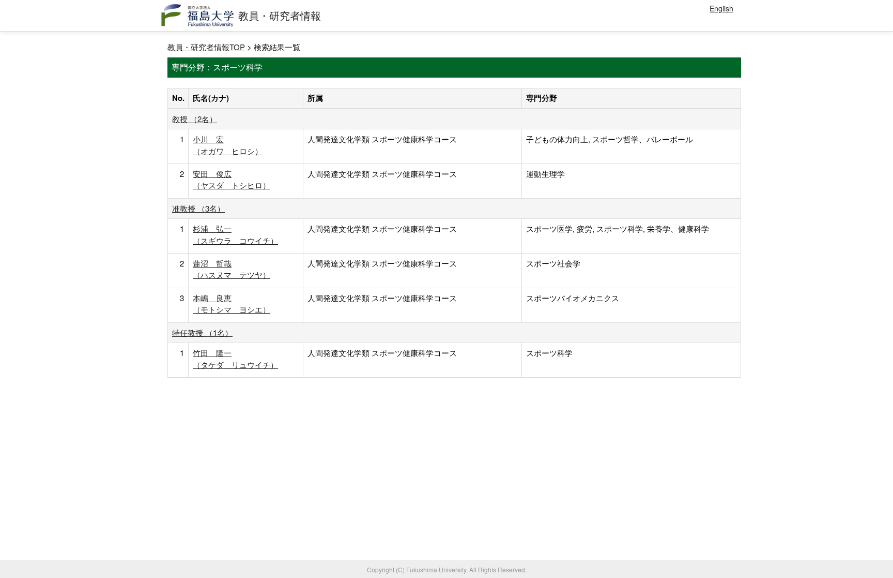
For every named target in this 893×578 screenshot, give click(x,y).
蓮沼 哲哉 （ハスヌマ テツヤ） (231, 269)
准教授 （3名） (198, 208)
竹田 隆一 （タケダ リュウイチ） (235, 358)
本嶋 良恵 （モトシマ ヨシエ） (231, 303)
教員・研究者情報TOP (206, 46)
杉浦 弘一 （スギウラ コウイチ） (235, 234)
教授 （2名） (194, 118)
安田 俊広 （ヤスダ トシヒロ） (231, 179)
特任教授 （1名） (202, 332)
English (721, 8)
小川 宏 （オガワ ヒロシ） (228, 145)
